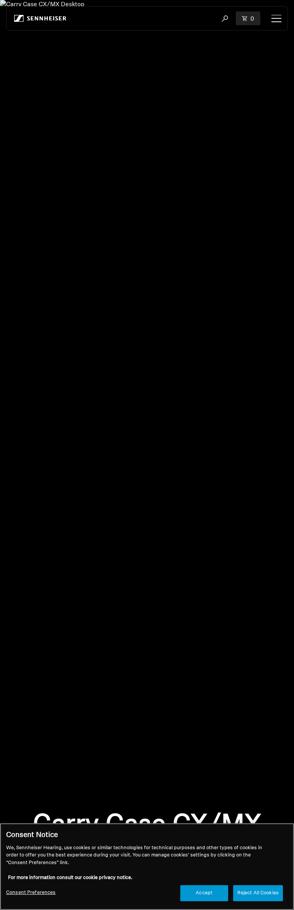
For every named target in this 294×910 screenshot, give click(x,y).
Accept (204, 892)
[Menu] (276, 18)
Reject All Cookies (258, 892)
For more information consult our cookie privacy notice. (70, 877)
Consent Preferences (31, 892)
